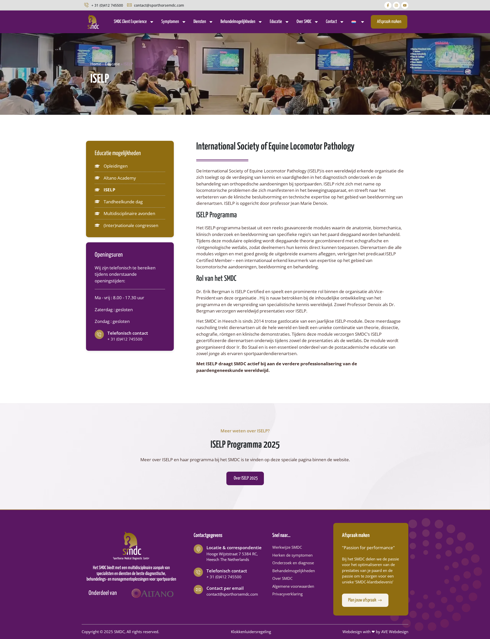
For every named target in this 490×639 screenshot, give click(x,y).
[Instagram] (396, 5)
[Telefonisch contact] (99, 334)
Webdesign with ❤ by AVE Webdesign (375, 631)
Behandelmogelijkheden (237, 21)
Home (95, 63)
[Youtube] (404, 5)
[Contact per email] (198, 589)
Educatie (276, 21)
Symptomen (170, 21)
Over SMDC (304, 21)
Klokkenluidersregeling (251, 631)
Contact (331, 21)
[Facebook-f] (387, 5)
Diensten (199, 21)
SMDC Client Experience (130, 21)
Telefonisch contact (127, 333)
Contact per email (225, 588)
